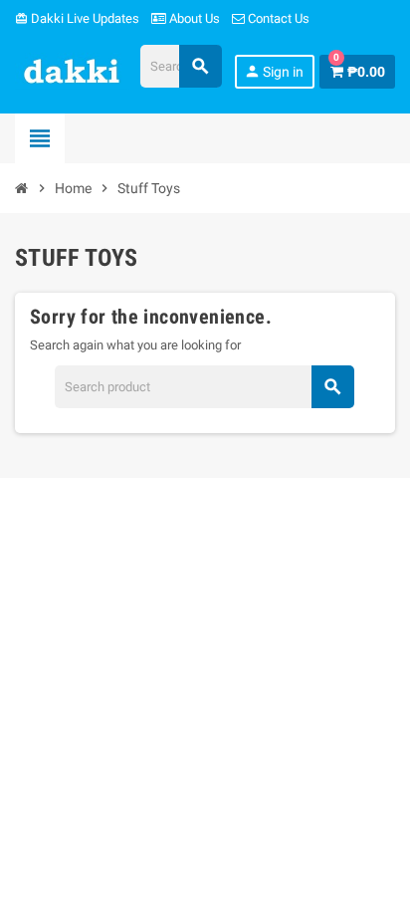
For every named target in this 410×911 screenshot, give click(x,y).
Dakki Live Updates (77, 18)
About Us (193, 18)
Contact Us (277, 18)
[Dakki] (72, 70)
